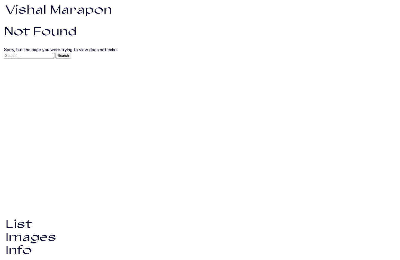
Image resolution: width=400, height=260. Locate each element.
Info (18, 250)
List (18, 224)
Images (30, 237)
